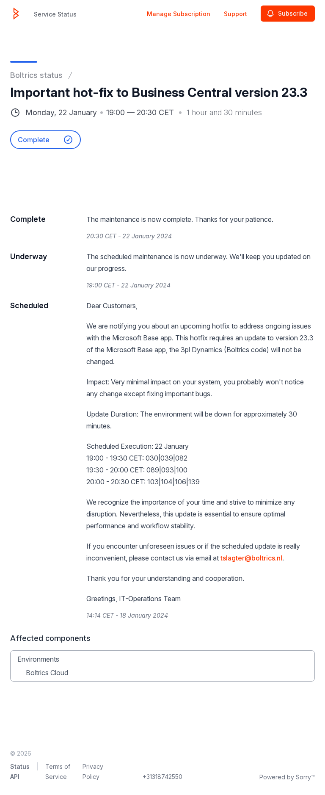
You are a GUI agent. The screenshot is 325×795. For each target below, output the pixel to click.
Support (235, 13)
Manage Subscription (178, 13)
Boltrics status (36, 75)
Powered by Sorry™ (287, 777)
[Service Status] (16, 13)
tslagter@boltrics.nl (251, 558)
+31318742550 (162, 776)
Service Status (55, 14)
